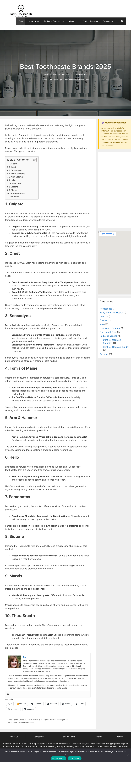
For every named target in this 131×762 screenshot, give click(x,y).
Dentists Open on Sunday (116, 347)
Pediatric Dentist (108, 336)
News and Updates (110, 328)
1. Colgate (12, 163)
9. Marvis (13, 190)
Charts (103, 316)
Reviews (104, 354)
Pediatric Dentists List (54, 21)
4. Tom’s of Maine (17, 173)
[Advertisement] (114, 190)
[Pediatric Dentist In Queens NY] (21, 11)
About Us (73, 21)
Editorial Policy (68, 736)
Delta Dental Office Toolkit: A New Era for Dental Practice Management (38, 720)
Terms (120, 736)
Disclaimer (98, 736)
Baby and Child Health (111, 312)
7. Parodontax (14, 183)
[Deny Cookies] (128, 755)
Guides (103, 320)
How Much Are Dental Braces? (21, 722)
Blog (21, 21)
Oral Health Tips (81, 74)
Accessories (106, 308)
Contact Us (108, 21)
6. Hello (12, 180)
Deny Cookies (74, 758)
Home (44, 80)
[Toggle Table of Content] (33, 160)
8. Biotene (13, 187)
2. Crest (12, 167)
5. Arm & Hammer (17, 177)
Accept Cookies (58, 758)
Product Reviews (90, 21)
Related (17, 196)
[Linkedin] (8, 694)
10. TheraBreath (17, 193)
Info (102, 324)
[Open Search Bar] (122, 21)
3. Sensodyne (15, 170)
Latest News (33, 21)
